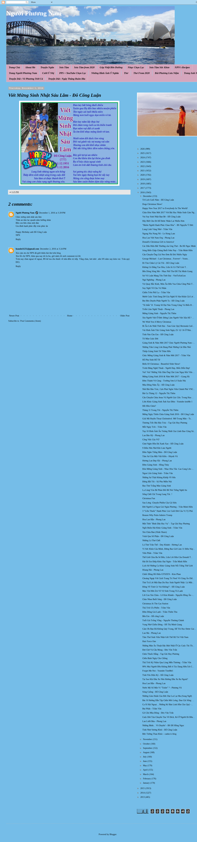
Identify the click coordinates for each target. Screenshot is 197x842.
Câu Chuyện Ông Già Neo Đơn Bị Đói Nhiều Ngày (164, 254)
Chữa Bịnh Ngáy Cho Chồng (154, 658)
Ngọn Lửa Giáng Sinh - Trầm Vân (157, 473)
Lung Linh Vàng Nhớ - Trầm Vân (157, 229)
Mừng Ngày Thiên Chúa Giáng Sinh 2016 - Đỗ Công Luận (168, 414)
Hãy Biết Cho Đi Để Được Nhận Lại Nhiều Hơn (163, 221)
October (147, 744)
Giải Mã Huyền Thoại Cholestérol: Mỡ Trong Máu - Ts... (167, 418)
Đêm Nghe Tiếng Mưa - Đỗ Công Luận (159, 452)
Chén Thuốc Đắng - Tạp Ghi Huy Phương (160, 654)
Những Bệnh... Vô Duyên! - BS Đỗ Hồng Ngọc (163, 725)
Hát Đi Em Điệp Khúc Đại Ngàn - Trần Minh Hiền (164, 561)
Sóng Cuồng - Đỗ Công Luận (155, 692)
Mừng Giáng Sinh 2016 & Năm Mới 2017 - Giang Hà (165, 376)
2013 (142, 797)
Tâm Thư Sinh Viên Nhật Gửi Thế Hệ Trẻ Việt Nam (165, 637)
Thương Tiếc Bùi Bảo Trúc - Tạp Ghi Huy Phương (164, 423)
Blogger (113, 834)
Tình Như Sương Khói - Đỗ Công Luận (159, 730)
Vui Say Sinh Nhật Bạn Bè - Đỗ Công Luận (161, 217)
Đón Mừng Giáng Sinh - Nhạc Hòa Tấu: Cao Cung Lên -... (168, 469)
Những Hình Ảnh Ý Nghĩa (105, 73)
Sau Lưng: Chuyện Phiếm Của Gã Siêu (159, 503)
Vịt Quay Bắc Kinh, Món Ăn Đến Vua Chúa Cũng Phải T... (168, 284)
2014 (142, 793)
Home (69, 316)
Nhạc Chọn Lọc (136, 67)
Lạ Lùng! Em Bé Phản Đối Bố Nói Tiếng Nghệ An (164, 490)
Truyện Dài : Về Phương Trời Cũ (26, 78)
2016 (142, 192)
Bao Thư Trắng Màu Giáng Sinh (156, 486)
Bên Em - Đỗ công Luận (153, 616)
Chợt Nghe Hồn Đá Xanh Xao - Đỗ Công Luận (162, 444)
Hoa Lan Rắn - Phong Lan (153, 519)
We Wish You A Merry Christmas (156, 322)
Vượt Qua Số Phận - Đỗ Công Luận (158, 536)
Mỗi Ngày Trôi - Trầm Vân (154, 427)
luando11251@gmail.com (27, 249)
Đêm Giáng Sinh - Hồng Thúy (155, 465)
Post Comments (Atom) (30, 321)
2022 (142, 166)
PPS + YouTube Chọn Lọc (72, 73)
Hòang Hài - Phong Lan (152, 570)
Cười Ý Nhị (48, 73)
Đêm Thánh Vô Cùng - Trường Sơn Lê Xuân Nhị (164, 381)
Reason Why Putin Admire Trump (157, 515)
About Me (30, 67)
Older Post (124, 316)
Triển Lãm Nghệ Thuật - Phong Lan (158, 309)
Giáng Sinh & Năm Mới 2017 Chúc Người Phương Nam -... (168, 343)
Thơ (126, 73)
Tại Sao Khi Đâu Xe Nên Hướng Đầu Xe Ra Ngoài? (165, 679)
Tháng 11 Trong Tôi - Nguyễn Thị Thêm (160, 410)
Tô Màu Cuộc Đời (150, 339)
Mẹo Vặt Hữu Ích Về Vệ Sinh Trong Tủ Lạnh (162, 591)
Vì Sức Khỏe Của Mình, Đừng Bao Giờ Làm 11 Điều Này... (168, 549)
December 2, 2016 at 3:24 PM (53, 249)
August (146, 752)
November (148, 739)
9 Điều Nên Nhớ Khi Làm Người (156, 448)
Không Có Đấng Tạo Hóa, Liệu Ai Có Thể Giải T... (165, 267)
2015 (142, 788)
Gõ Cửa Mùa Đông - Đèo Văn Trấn (157, 713)
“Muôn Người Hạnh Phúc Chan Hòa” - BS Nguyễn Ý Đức (167, 225)
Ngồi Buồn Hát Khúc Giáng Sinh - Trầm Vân (162, 528)
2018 (142, 184)
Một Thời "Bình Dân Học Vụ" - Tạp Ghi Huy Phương (166, 524)
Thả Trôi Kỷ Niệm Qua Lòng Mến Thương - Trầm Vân (166, 662)
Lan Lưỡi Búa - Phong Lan (154, 721)
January (146, 783)
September (148, 748)
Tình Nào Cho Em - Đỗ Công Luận (157, 334)
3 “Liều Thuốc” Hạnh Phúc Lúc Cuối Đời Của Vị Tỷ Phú (167, 511)
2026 (142, 149)
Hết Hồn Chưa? (149, 406)
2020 (142, 175)
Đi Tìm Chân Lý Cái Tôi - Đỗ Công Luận (160, 263)
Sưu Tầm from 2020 (84, 67)
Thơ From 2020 (141, 73)
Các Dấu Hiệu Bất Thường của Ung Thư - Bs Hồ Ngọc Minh (169, 246)
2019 (142, 179)
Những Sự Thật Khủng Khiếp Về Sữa (158, 477)
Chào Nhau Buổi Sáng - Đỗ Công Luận (159, 599)
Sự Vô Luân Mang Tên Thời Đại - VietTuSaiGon (164, 276)
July (145, 757)
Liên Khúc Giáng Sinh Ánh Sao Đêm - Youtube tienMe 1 (167, 402)
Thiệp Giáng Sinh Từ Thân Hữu (156, 351)
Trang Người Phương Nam (23, 73)
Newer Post (14, 316)
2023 (142, 162)
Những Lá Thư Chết (151, 540)
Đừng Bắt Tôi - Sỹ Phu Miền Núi (157, 481)
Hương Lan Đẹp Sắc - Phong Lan (157, 461)
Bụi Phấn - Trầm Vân (151, 709)
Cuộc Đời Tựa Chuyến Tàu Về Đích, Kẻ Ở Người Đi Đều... (168, 717)
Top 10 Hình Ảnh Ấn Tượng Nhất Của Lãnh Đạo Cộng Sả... (168, 431)
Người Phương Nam (34, 13)
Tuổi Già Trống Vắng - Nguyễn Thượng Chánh (163, 620)
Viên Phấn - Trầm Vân (152, 553)
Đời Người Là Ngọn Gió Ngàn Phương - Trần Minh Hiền (167, 507)
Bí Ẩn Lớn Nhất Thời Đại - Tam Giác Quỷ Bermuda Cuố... (168, 326)
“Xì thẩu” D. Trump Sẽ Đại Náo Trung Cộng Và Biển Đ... (168, 305)
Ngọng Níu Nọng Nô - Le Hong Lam (158, 233)
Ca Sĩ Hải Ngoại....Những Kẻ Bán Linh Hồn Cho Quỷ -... (167, 704)
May (145, 765)
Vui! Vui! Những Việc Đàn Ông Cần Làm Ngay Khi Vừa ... (168, 372)
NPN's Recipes (182, 67)
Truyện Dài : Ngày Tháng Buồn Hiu (66, 78)
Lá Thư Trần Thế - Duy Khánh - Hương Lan (162, 545)
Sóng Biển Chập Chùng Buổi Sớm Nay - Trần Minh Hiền (167, 250)
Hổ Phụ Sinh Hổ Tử (151, 360)
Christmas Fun (148, 498)
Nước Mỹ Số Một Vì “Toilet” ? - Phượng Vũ (162, 688)
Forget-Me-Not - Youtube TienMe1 (157, 671)
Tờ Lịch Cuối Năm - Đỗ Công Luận (158, 200)
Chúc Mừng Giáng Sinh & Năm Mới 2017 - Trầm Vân (166, 355)
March (146, 774)
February (147, 778)
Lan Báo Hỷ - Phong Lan (153, 435)
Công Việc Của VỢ (150, 439)
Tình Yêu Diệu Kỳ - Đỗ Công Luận (157, 675)
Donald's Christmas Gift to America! (158, 242)
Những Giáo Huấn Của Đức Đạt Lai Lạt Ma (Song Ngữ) (167, 696)
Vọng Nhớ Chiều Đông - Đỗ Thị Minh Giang (162, 624)
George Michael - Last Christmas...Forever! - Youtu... (165, 259)
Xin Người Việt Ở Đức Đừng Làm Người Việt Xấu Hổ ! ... (168, 318)
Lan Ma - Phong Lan (151, 633)
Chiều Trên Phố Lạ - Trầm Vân (156, 292)
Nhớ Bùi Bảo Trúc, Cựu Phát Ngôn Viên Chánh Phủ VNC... (168, 389)
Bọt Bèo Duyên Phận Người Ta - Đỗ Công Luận (163, 301)
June (145, 761)
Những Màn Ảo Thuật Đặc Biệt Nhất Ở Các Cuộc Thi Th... (168, 646)
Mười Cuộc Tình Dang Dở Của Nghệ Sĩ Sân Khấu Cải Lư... (168, 296)
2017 (142, 188)
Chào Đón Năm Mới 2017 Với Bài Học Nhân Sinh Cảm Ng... (169, 212)
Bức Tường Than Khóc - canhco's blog (159, 734)
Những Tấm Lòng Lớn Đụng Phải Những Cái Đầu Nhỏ (166, 347)
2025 (142, 153)
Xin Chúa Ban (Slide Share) (154, 532)
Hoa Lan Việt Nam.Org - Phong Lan (158, 238)
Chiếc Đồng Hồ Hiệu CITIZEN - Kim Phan (161, 574)
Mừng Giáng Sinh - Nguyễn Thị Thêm (159, 313)
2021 (142, 170)
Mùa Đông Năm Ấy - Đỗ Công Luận (158, 385)
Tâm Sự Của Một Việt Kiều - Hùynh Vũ (160, 456)
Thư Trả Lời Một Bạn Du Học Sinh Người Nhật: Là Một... (168, 582)
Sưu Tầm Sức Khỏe (159, 67)
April (145, 770)
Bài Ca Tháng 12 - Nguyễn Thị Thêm (158, 393)
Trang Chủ (14, 67)
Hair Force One (149, 641)
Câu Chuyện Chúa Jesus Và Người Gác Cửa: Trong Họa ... (168, 397)
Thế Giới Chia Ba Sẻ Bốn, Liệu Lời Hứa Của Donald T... (167, 557)
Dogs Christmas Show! (152, 204)
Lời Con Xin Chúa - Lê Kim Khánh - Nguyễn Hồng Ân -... (168, 595)
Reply (18, 239)
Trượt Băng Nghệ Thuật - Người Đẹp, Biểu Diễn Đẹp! (166, 368)
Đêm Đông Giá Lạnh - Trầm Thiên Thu (159, 612)
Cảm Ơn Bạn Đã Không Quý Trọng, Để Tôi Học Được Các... (169, 629)
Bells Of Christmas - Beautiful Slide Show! (161, 364)
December (147, 196)
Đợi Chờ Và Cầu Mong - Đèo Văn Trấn (159, 650)
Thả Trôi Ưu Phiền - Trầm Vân (156, 608)
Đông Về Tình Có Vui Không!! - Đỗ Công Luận (163, 587)
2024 (142, 157)
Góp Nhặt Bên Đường (111, 67)
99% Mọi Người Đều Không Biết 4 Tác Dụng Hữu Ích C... (168, 666)
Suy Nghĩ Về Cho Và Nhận (154, 288)
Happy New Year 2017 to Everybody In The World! (165, 208)
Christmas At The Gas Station (155, 603)
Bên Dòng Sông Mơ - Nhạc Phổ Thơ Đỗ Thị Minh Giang (167, 271)
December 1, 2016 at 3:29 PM (52, 213)
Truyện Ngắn (47, 67)
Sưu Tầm (64, 67)
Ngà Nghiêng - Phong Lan (153, 280)
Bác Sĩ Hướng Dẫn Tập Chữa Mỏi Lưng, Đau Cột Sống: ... (168, 700)
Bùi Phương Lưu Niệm (167, 73)
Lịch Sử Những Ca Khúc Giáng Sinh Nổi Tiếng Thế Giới (167, 566)
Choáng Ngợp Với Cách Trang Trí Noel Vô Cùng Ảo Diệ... (168, 578)
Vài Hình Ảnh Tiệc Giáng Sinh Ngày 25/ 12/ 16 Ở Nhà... (167, 330)
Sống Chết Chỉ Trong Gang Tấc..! (157, 494)
